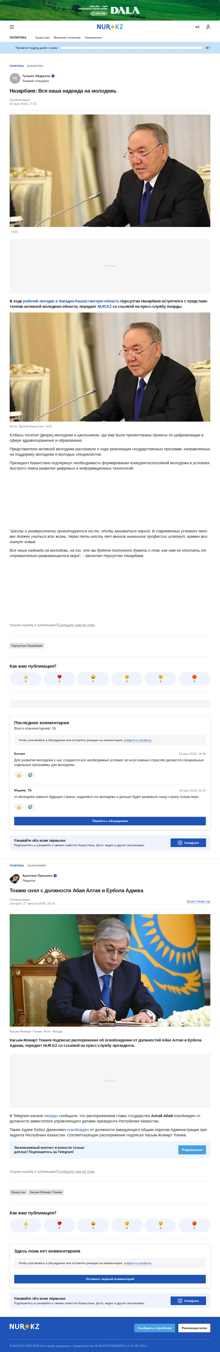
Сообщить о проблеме (155, 1328)
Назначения (93, 37)
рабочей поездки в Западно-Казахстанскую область (71, 301)
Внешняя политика (67, 37)
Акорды (51, 1116)
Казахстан (42, 37)
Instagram (191, 842)
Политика (18, 37)
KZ (198, 27)
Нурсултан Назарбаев (26, 645)
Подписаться (192, 1150)
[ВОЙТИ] (208, 27)
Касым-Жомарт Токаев (46, 1192)
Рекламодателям (194, 1328)
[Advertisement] (110, 266)
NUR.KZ (105, 306)
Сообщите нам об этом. (76, 625)
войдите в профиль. (138, 740)
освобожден (78, 1130)
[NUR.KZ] (110, 27)
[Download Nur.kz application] (110, 10)
